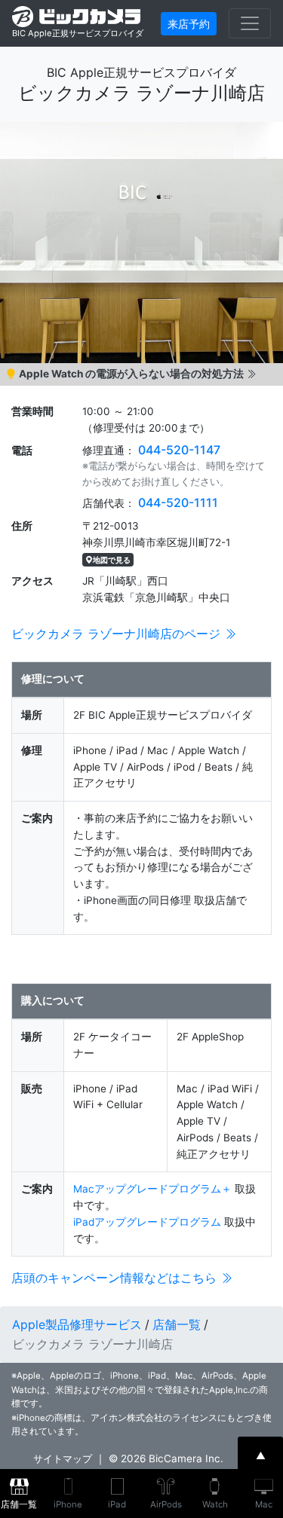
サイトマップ (62, 1459)
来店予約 (189, 23)
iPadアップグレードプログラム (147, 1222)
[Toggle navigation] (250, 23)
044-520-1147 (179, 449)
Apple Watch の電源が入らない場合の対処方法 (131, 374)
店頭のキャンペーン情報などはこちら (115, 1277)
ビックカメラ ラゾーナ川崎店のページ (117, 633)
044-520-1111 (178, 502)
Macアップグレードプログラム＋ (152, 1189)
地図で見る (112, 559)
